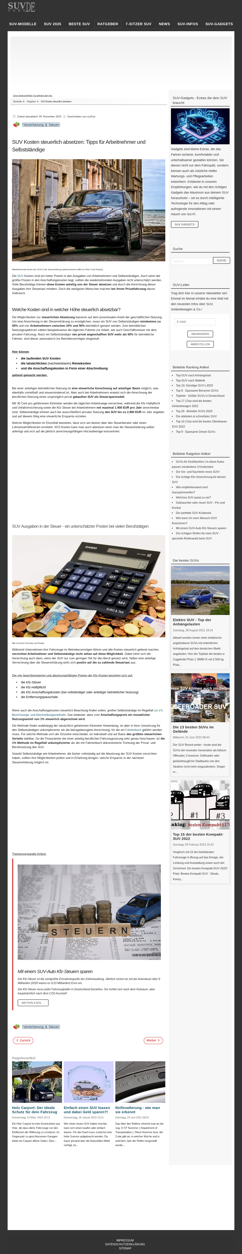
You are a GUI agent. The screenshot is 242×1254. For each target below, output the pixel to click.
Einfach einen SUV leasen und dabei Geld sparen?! (87, 1110)
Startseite (17, 101)
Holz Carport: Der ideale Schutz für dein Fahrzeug (34, 1110)
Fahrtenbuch (133, 729)
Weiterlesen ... (33, 1002)
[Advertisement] (119, 61)
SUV (20, 275)
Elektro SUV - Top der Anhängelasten (192, 622)
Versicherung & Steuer (41, 125)
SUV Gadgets (185, 224)
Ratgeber (31, 101)
